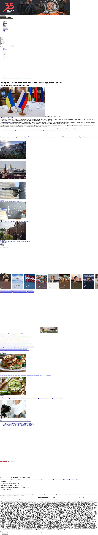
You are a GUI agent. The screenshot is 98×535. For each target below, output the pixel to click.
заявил (74, 130)
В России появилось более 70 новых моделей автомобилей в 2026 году (15, 337)
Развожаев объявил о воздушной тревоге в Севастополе (11, 201)
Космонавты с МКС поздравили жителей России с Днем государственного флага (17, 291)
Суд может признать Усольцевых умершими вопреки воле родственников (15, 342)
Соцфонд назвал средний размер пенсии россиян (11, 338)
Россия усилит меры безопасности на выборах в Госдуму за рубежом (14, 341)
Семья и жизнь (3, 240)
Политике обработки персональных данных (49, 532)
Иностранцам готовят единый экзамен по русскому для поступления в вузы (15, 221)
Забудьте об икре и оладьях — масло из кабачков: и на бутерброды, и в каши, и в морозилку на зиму (31, 398)
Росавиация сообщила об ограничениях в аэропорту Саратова (13, 349)
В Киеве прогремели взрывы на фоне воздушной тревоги (12, 340)
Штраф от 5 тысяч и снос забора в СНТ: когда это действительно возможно (15, 241)
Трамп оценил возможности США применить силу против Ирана (14, 348)
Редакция (10, 461)
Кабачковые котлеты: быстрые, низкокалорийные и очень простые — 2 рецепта (25, 375)
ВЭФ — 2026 (3, 16)
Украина (2, 245)
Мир (1, 159)
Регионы (2, 200)
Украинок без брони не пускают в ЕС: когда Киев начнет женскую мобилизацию (17, 292)
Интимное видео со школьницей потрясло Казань (15, 421)
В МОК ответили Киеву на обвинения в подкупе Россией (11, 160)
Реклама (13, 461)
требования (2, 244)
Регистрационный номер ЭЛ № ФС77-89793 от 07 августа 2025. (65, 479)
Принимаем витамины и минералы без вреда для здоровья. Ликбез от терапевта (17, 347)
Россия (1, 243)
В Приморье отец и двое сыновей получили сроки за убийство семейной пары (18, 423)
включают (7, 122)
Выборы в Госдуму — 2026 (5, 17)
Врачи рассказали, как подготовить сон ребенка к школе (12, 343)
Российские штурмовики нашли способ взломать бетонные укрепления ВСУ (16, 290)
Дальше (2, 352)
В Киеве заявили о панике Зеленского (8, 334)
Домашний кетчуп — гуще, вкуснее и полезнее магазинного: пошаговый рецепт (18, 424)
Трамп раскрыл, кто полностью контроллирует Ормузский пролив (14, 350)
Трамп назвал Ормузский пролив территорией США (11, 333)
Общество (2, 220)
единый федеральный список (42, 497)
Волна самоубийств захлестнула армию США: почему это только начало (15, 339)
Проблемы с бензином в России (6, 18)
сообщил (28, 136)
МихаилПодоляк (3, 242)
